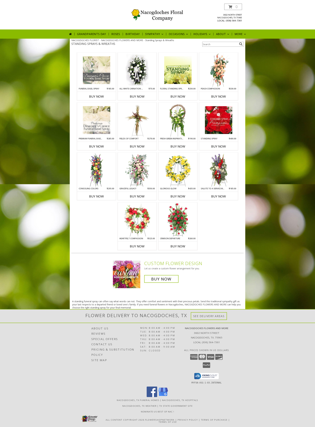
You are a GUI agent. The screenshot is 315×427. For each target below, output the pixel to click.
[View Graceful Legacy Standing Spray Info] (137, 169)
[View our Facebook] (152, 396)
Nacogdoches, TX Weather (139, 405)
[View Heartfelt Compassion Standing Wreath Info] (137, 219)
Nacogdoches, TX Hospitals (180, 400)
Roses (115, 34)
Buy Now (96, 96)
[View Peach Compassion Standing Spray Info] (218, 70)
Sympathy (152, 34)
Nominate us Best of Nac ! (157, 411)
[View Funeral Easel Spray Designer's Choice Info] (96, 70)
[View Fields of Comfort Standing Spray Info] (137, 120)
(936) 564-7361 (234, 20)
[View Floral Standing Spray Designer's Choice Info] (178, 70)
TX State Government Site (176, 405)
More (239, 34)
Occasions (177, 34)
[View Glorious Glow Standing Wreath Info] (178, 169)
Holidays (200, 34)
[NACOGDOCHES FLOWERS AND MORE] (159, 14)
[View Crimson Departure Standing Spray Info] (178, 219)
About (221, 34)
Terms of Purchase (214, 419)
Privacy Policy (188, 419)
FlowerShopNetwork (160, 419)
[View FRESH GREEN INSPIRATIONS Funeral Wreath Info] (178, 120)
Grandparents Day (91, 34)
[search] (240, 44)
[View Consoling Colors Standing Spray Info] (96, 169)
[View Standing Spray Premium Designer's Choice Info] (218, 120)
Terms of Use (168, 421)
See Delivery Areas (209, 316)
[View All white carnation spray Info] (137, 70)
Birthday (133, 34)
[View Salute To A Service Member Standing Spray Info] (218, 169)
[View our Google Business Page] (163, 396)
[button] (233, 7)
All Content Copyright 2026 (125, 419)
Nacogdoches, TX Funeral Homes (138, 400)
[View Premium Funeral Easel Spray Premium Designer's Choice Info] (96, 120)
